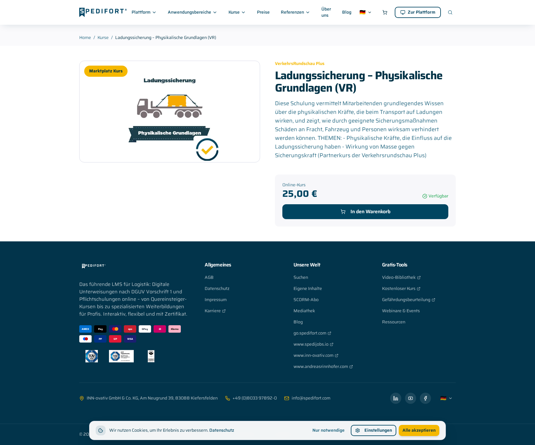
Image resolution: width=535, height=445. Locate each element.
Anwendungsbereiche (189, 12)
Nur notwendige (328, 430)
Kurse (234, 12)
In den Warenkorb (370, 211)
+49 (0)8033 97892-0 (255, 398)
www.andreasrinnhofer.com (321, 366)
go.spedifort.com (310, 333)
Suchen (301, 277)
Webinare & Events (401, 310)
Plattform (141, 12)
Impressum (216, 299)
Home (85, 37)
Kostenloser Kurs (398, 288)
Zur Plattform (421, 12)
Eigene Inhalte (308, 288)
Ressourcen (393, 322)
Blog (346, 12)
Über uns (326, 12)
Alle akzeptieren (419, 430)
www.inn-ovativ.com (313, 355)
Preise (263, 12)
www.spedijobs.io (311, 344)
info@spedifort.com (311, 398)
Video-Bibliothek (399, 277)
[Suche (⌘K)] (450, 12)
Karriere (213, 310)
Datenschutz (217, 288)
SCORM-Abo (306, 299)
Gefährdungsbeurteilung (406, 299)
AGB (209, 277)
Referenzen (292, 12)
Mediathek (304, 310)
